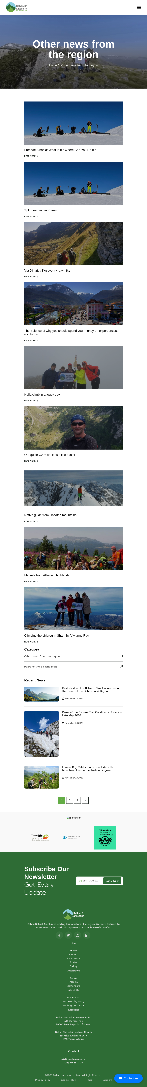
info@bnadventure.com (73, 1059)
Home (53, 65)
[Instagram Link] (77, 936)
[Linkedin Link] (86, 936)
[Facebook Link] (59, 936)
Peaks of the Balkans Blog (40, 667)
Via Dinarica (73, 958)
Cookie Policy (68, 1080)
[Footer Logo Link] (73, 914)
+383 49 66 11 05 (73, 1062)
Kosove (73, 978)
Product (73, 954)
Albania (73, 982)
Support (107, 1080)
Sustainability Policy (73, 1001)
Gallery (73, 966)
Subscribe (111, 881)
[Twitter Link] (68, 936)
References (73, 997)
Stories (73, 962)
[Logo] (16, 7)
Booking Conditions (73, 1005)
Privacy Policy (42, 1080)
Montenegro (73, 986)
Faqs (89, 1080)
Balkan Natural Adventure (66, 1075)
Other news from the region (42, 656)
